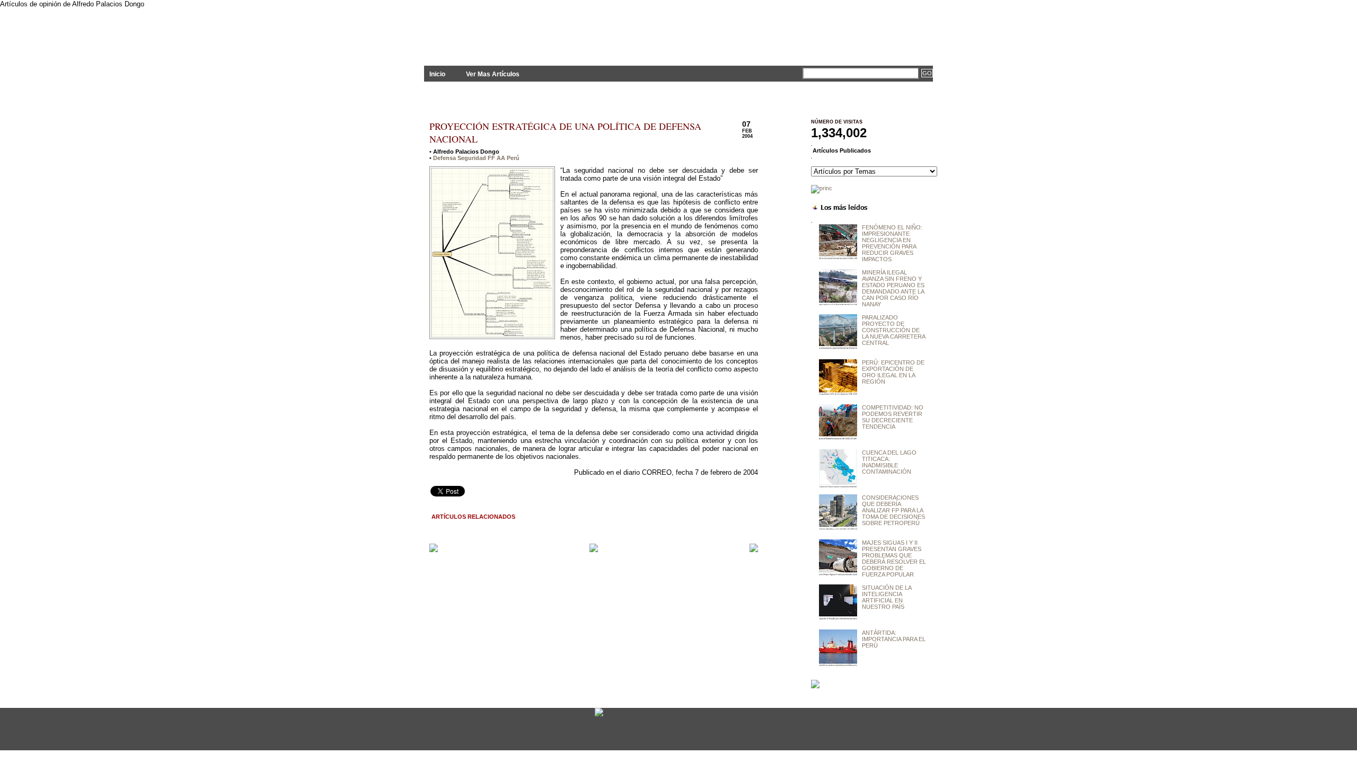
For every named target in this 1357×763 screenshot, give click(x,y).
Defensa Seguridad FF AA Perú (476, 158)
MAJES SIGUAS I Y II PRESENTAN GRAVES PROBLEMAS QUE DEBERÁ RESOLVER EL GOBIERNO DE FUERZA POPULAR (894, 558)
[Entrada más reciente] (433, 549)
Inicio (437, 74)
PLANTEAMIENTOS (520, 30)
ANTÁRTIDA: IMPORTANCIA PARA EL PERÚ (894, 639)
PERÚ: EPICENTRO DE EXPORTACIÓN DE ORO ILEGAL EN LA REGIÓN (893, 372)
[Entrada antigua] (754, 549)
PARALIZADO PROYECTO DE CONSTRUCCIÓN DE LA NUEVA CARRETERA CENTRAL (893, 330)
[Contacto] (599, 716)
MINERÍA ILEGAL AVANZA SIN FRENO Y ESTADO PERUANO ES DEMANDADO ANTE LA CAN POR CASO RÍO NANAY (893, 288)
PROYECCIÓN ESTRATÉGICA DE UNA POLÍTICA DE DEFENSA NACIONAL (565, 132)
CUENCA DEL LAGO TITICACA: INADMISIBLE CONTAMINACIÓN (889, 462)
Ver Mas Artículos (492, 74)
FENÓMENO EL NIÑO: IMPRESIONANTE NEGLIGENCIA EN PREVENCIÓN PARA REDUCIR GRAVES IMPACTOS (892, 243)
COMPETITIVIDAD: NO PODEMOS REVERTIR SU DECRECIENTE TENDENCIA (892, 417)
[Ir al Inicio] (593, 550)
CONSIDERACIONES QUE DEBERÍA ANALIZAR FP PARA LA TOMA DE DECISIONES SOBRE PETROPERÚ (893, 510)
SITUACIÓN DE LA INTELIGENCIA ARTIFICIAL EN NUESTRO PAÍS (886, 597)
